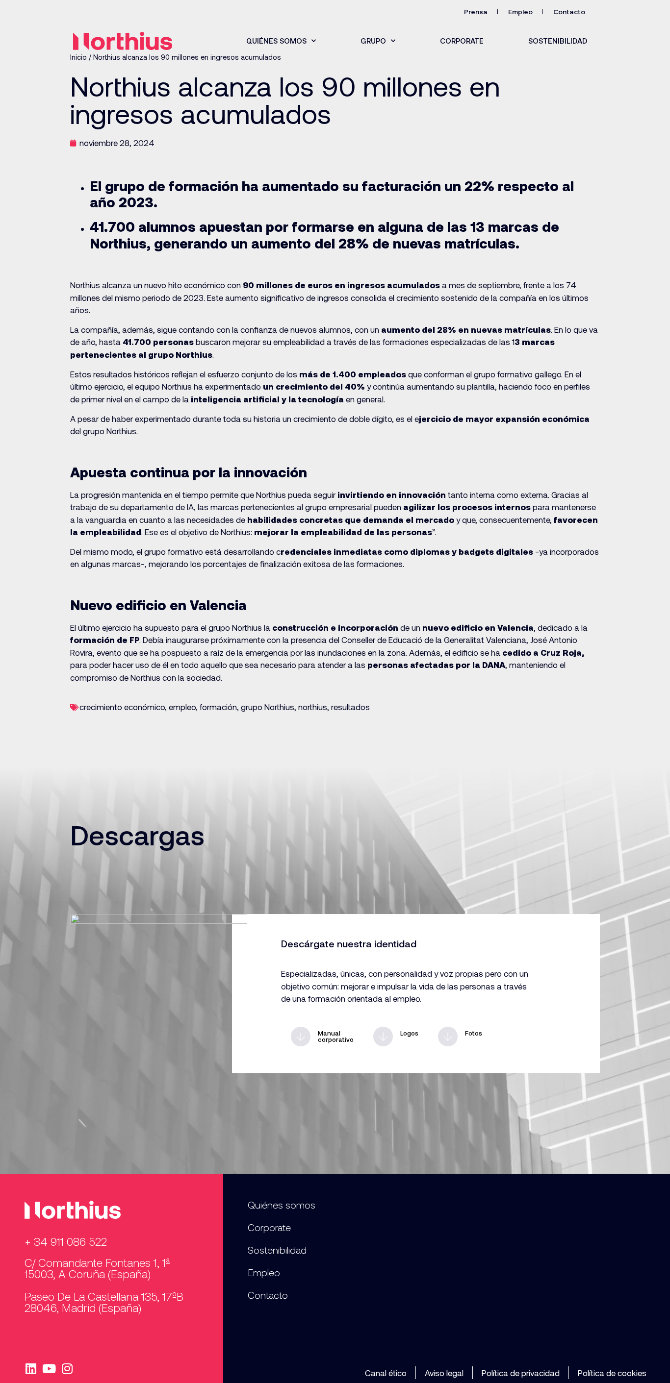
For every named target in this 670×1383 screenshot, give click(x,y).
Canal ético (386, 1373)
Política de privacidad (521, 1373)
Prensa (476, 11)
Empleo (520, 11)
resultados (350, 707)
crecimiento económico (122, 707)
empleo (182, 707)
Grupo (373, 40)
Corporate (462, 40)
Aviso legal (444, 1373)
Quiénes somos (276, 40)
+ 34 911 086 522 (66, 1241)
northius (312, 707)
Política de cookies (612, 1373)
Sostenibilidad (557, 40)
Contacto (569, 11)
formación (218, 707)
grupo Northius (267, 707)
